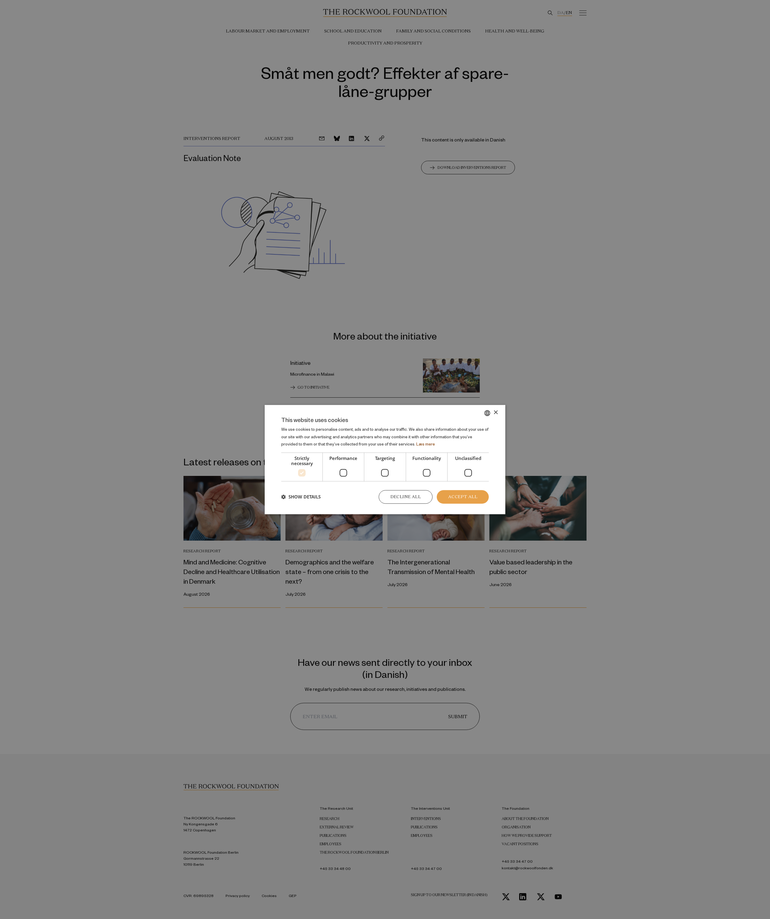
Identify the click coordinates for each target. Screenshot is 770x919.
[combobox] (487, 413)
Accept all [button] (462, 496)
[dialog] (385, 459)
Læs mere (425, 444)
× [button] (495, 412)
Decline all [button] (405, 496)
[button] (301, 497)
